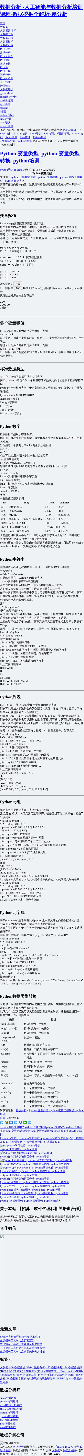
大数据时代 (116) (33, 1371)
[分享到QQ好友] (16, 1122)
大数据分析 (6, 34)
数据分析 (5, 48)
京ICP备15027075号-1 (68, 1446)
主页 (2, 23)
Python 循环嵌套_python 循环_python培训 (24, 1197)
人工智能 (5, 82)
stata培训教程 (8, 1427)
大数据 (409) (7, 1367)
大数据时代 (6, 37)
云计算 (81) (69, 1371)
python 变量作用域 (35, 1127)
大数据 (4, 26)
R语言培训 (62, 133)
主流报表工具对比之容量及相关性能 (21, 1344)
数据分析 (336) (23, 1367)
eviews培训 (6, 126)
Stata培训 (25, 137)
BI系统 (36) (35, 1378)
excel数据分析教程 (11, 1405)
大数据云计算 (8, 30)
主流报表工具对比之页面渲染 (17, 1340)
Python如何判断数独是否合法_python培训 (24, 1178)
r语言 (3, 111)
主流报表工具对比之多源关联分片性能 (22, 1351)
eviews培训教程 (9, 1401)
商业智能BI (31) (51, 1378)
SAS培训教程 (7, 1423)
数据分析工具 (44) (30, 1374)
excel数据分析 (8, 96)
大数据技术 (6, 41)
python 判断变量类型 (12, 1127)
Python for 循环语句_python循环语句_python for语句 (30, 1200)
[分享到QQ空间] (6, 1122)
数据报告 (5, 60)
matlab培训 (6, 100)
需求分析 (5, 52)
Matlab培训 (21, 133)
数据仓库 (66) (12, 1374)
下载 (17, 283)
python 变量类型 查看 (23, 177)
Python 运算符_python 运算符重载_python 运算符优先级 (33, 1138)
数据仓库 (5, 71)
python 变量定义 (55, 1127)
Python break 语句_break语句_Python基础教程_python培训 (34, 1193)
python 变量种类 (47, 177)
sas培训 (4, 107)
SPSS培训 (35, 133)
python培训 (6, 93)
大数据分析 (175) (41, 1367)
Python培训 (69, 129)
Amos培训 (11, 137)
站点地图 (5, 1450)
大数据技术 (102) (53, 1371)
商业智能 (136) (14, 1371)
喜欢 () (4, 1117)
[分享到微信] (25, 1122)
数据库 (4, 67)
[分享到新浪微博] (1, 1122)
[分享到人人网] (20, 1122)
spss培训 (5, 104)
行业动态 (5, 85)
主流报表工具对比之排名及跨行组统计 (22, 1347)
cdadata (18, 169)
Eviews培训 (39, 137)
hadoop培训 (7, 115)
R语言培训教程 (9, 1419)
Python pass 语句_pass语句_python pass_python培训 (30, 1189)
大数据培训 (6, 89)
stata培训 (5, 122)
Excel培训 (6, 133)
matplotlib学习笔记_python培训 (18, 1174)
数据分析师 (6, 78)
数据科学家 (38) (19, 1378)
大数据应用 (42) (69, 1374)
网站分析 (5, 74)
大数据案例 (6, 45)
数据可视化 (6, 56)
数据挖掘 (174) (60, 1367)
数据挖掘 (5, 63)
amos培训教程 (8, 1397)
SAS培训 (49, 133)
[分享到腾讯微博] (11, 1122)
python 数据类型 (14, 180)
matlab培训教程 (9, 1412)
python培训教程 (9, 1416)
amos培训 (5, 118)
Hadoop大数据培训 (11, 1408)
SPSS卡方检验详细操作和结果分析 (20, 1336)
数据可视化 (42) (50, 1374)
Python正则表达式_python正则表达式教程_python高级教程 (34, 1182)
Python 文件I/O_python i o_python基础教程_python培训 (32, 1186)
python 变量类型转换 (40, 1130)
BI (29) (64, 1378)
